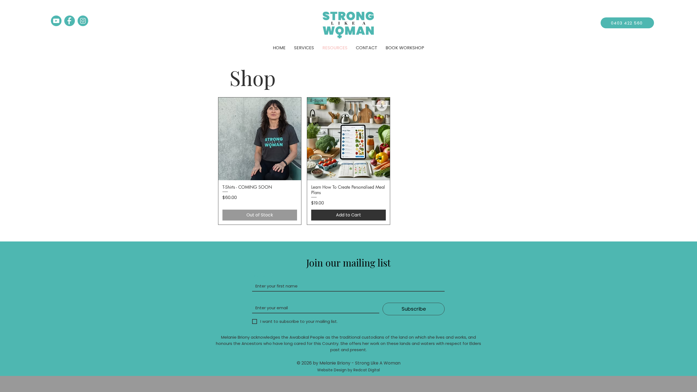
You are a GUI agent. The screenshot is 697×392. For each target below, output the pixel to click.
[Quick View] (259, 138)
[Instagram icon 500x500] (83, 21)
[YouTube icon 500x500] (56, 21)
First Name (264, 276)
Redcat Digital (366, 370)
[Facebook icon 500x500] (69, 21)
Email (257, 298)
